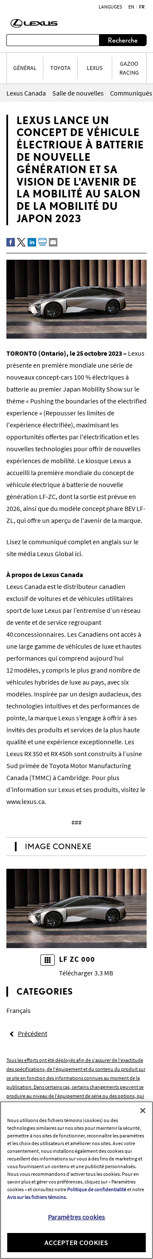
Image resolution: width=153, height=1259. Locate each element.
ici (78, 553)
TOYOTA (60, 68)
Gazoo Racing (129, 68)
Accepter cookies (76, 1242)
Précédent (32, 1033)
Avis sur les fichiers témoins (36, 1197)
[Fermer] (142, 1110)
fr (141, 7)
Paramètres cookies (76, 1217)
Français (18, 1010)
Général (25, 68)
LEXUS (94, 68)
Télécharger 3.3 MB (86, 973)
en (131, 7)
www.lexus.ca (25, 801)
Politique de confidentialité (96, 1189)
